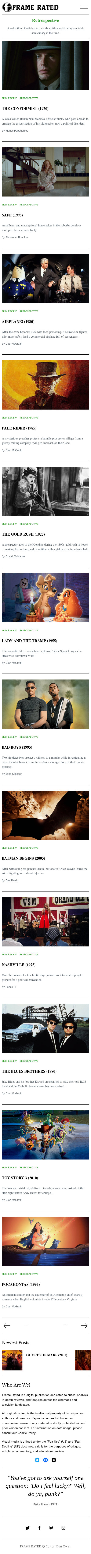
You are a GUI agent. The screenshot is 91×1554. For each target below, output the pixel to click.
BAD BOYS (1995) (17, 747)
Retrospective (29, 98)
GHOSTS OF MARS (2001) (46, 1354)
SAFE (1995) (12, 215)
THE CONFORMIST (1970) (25, 108)
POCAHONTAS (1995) (21, 1284)
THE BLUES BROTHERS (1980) (29, 1071)
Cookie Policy (26, 1433)
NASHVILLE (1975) (19, 964)
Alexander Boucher (17, 237)
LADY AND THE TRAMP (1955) (29, 640)
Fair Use (53, 1441)
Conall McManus (15, 556)
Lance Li (11, 986)
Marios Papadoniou (17, 130)
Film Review (9, 98)
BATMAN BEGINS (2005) (23, 858)
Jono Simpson (14, 773)
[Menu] (84, 7)
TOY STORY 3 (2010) (20, 1178)
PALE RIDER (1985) (19, 428)
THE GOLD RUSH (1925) (23, 534)
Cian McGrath (14, 343)
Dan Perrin (12, 880)
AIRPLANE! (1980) (18, 321)
